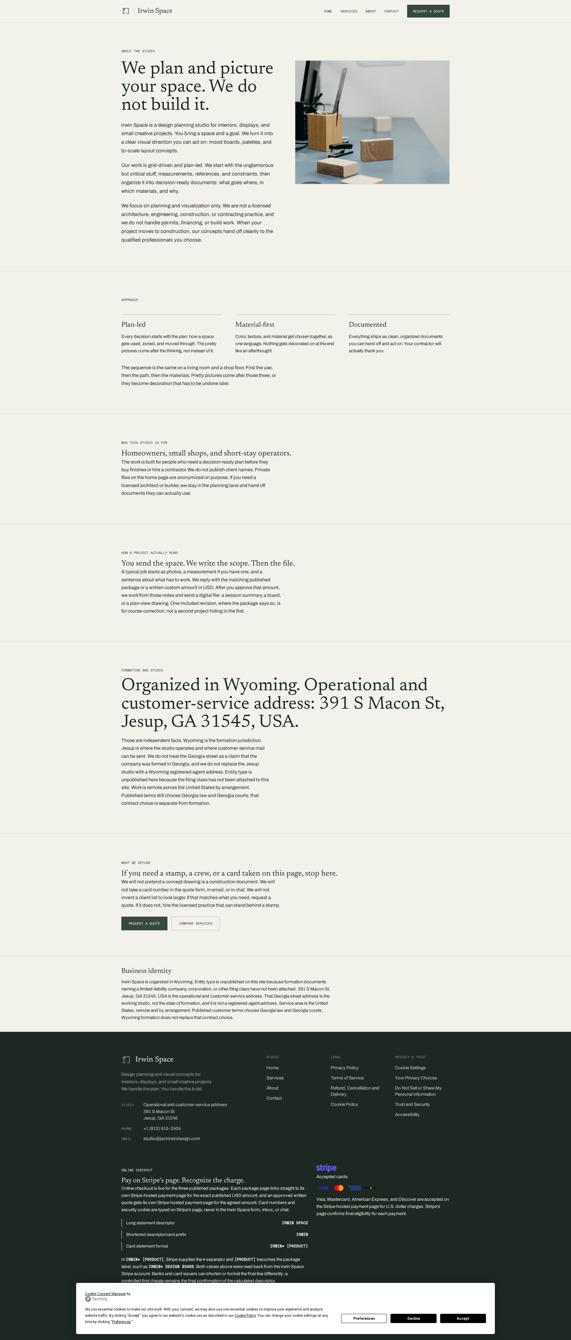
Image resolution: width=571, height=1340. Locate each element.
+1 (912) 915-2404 (162, 1128)
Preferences (364, 1318)
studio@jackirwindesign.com (171, 1138)
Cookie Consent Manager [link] (105, 1294)
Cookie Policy (344, 1104)
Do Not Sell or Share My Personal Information (418, 1091)
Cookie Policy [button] (245, 1316)
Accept (463, 1318)
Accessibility (407, 1114)
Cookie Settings (410, 1067)
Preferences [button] (121, 1322)
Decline (413, 1318)
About (370, 11)
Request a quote (428, 11)
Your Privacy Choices (416, 1078)
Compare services (195, 923)
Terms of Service (347, 1078)
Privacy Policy (345, 1067)
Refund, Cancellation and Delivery (355, 1091)
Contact (391, 11)
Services (349, 11)
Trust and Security (412, 1104)
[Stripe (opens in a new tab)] (326, 1168)
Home (328, 11)
